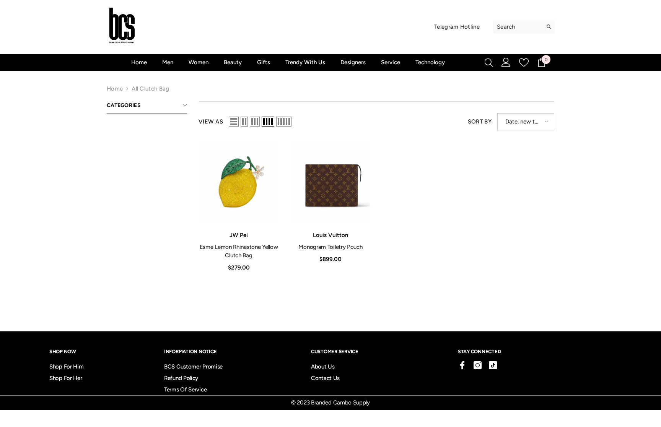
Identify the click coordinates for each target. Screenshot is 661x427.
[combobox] (517, 26)
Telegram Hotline (457, 26)
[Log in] (506, 62)
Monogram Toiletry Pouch (330, 247)
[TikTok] (492, 365)
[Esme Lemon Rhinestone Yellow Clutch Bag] (239, 182)
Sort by (480, 121)
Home (115, 88)
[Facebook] (462, 365)
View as (211, 121)
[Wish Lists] (524, 62)
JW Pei (239, 235)
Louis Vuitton (330, 235)
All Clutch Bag (150, 88)
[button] (234, 122)
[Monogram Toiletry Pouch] (330, 182)
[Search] (523, 26)
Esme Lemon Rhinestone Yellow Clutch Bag (239, 251)
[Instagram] (477, 365)
